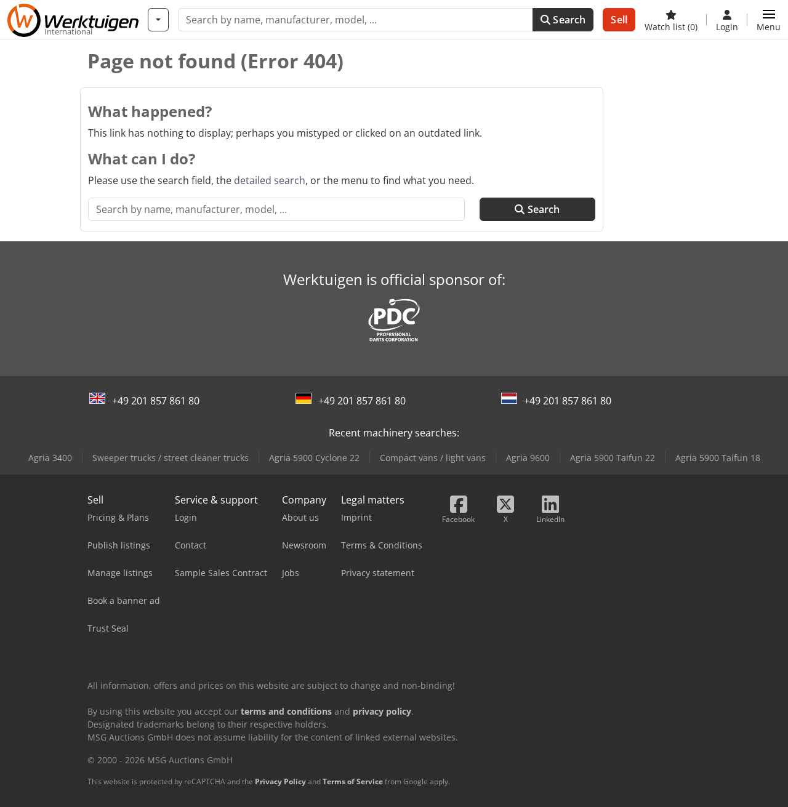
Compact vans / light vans (433, 458)
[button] (769, 19)
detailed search (269, 180)
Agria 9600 (528, 458)
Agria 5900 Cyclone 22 (314, 458)
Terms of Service (353, 781)
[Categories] (158, 19)
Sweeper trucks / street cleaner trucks (170, 458)
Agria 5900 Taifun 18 (717, 458)
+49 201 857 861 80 (155, 401)
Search (567, 19)
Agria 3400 (50, 458)
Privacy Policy (280, 781)
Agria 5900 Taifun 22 (612, 458)
